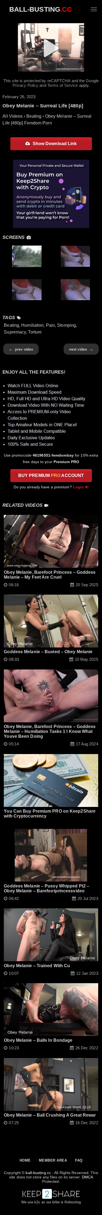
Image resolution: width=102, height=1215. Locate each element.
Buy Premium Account (51, 475)
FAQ (79, 1160)
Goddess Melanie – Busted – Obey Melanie (48, 651)
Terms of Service (62, 85)
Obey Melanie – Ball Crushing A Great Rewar (50, 1115)
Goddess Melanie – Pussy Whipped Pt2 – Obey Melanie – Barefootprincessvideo (46, 888)
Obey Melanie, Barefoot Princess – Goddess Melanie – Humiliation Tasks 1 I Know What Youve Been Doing (49, 731)
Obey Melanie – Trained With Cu (37, 965)
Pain (50, 325)
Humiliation (32, 325)
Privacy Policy (25, 85)
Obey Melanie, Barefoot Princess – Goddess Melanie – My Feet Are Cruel (49, 574)
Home (25, 1160)
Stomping (66, 325)
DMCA (87, 1177)
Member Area (53, 1160)
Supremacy (15, 332)
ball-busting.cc (38, 1173)
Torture (35, 332)
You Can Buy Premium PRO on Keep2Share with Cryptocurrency (49, 813)
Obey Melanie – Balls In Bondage (38, 1040)
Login (78, 487)
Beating (11, 325)
